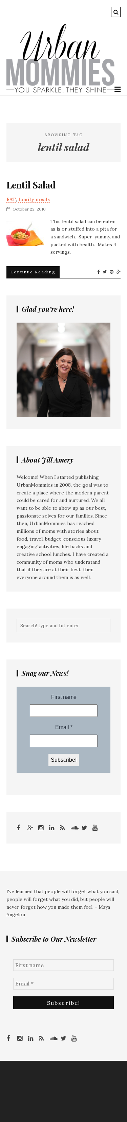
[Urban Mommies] (60, 91)
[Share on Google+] (119, 272)
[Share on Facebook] (98, 272)
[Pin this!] (111, 272)
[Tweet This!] (105, 272)
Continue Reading (33, 271)
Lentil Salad (31, 185)
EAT (11, 199)
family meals (34, 199)
